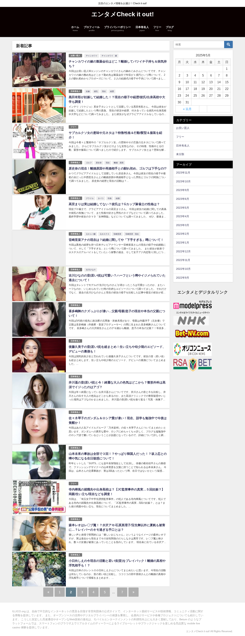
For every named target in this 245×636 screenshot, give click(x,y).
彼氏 (96, 91)
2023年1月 (182, 242)
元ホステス (104, 234)
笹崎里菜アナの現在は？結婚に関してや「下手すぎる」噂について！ (116, 239)
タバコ (101, 198)
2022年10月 (183, 268)
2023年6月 (182, 198)
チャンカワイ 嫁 (109, 56)
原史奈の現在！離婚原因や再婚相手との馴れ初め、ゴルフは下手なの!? (118, 168)
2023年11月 (183, 172)
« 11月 (187, 108)
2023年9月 (182, 190)
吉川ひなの (91, 270)
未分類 (180, 154)
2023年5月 (182, 207)
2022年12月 (183, 251)
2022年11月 (183, 260)
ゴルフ (89, 163)
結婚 (118, 198)
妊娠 (88, 91)
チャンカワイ (91, 56)
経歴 (112, 91)
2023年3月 (182, 225)
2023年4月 (182, 216)
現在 (104, 91)
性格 (110, 198)
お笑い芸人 (75, 55)
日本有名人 (75, 91)
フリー (73, 127)
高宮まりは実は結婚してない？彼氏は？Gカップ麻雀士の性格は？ (114, 204)
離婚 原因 (118, 163)
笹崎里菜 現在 (132, 234)
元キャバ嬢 (91, 234)
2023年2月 (182, 233)
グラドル (90, 198)
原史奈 (99, 163)
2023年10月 (183, 181)
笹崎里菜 (117, 234)
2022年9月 (182, 277)
